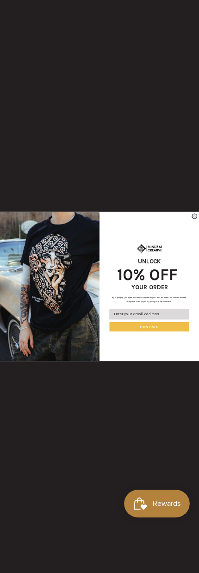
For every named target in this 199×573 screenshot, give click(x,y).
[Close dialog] (194, 216)
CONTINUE (149, 326)
